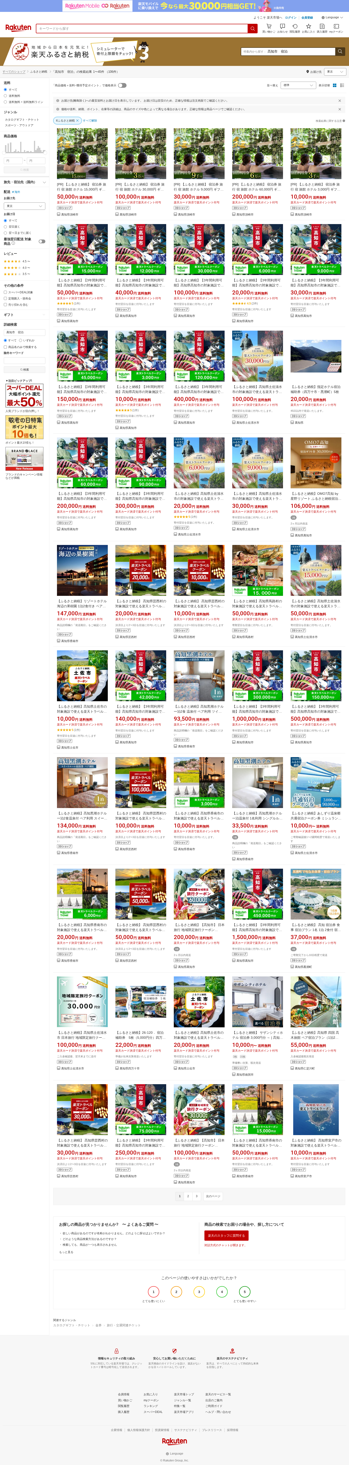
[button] (332, 18)
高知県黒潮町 (303, 967)
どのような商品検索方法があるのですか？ (90, 1239)
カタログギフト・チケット (71, 1325)
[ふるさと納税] (91, 51)
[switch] (42, 241)
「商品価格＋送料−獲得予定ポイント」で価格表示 (84, 85)
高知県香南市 (69, 641)
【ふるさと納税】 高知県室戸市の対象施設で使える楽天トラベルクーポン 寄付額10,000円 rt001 (316, 1145)
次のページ (213, 1196)
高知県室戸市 (303, 1176)
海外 (17, 192)
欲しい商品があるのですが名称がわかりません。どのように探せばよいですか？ (114, 1233)
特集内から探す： (255, 51)
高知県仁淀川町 (305, 1068)
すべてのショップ (14, 71)
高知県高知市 (69, 321)
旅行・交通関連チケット (124, 1325)
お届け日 (9, 214)
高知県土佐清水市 (247, 422)
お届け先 (9, 198)
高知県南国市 (245, 1074)
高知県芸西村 (128, 637)
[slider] (4, 153)
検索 (26, 169)
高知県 (299, 422)
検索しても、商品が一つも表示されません (90, 1244)
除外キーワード (14, 353)
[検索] (253, 28)
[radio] (5, 89)
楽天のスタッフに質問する (226, 1235)
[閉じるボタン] (339, 100)
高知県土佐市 (69, 747)
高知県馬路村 (245, 637)
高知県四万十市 (130, 1068)
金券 (98, 1325)
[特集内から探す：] (340, 51)
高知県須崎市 (69, 214)
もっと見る (66, 1252)
